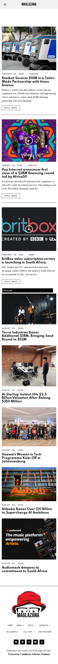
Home (10, 625)
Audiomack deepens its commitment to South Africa (24, 569)
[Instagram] (29, 642)
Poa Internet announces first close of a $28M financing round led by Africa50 (28, 173)
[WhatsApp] (41, 642)
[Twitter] (22, 642)
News (31, 254)
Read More (10, 107)
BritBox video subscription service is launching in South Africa (28, 260)
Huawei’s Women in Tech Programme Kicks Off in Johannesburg (21, 458)
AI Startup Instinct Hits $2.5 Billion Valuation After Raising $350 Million (26, 398)
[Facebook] (16, 642)
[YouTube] (35, 642)
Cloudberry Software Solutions (35, 654)
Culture (27, 631)
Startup (32, 165)
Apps (30, 625)
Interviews (44, 631)
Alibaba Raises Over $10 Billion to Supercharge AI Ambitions (27, 510)
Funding (33, 73)
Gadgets (43, 625)
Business (12, 631)
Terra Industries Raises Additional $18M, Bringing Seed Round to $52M (27, 336)
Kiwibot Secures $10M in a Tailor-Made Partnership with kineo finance (29, 81)
